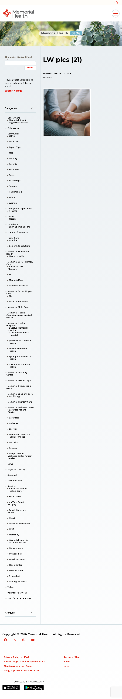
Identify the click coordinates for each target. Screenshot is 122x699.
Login (67, 665)
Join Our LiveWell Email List (18, 58)
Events (10, 216)
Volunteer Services (17, 592)
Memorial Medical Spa (19, 380)
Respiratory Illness (18, 301)
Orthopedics (15, 553)
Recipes (13, 447)
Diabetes (13, 423)
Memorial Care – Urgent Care (19, 292)
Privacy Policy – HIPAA (16, 657)
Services (11, 486)
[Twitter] (14, 640)
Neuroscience (16, 548)
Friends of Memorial (17, 232)
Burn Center (15, 496)
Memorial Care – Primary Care (19, 263)
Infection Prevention (19, 523)
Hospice (13, 240)
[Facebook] (5, 640)
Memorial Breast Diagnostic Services (18, 121)
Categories (11, 108)
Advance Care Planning (15, 267)
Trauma (13, 210)
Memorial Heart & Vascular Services (18, 541)
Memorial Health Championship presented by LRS (19, 315)
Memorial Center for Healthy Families (19, 435)
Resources (14, 169)
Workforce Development (19, 598)
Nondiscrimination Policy (18, 665)
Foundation (13, 224)
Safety (12, 175)
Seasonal (12, 475)
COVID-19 (13, 141)
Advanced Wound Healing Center (17, 489)
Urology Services (18, 581)
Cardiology (14, 396)
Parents (13, 163)
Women (13, 202)
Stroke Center (16, 570)
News (10, 463)
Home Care (13, 237)
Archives (10, 612)
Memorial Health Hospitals (15, 324)
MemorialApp (16, 280)
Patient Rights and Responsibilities (24, 661)
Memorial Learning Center (16, 373)
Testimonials (15, 191)
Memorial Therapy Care (19, 401)
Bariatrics (14, 417)
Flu (10, 274)
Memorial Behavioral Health (17, 252)
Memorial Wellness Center (20, 407)
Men (11, 152)
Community (13, 133)
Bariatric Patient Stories (17, 411)
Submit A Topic (13, 90)
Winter (12, 197)
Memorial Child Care (18, 307)
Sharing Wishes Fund (19, 226)
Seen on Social (15, 480)
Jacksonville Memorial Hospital (19, 341)
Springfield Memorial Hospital (19, 357)
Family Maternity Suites (17, 511)
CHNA (12, 136)
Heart (12, 517)
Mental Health (16, 256)
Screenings (14, 180)
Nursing (13, 158)
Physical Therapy (16, 469)
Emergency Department (19, 208)
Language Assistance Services (21, 670)
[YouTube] (32, 640)
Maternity (14, 534)
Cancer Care (13, 117)
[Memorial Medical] (18, 13)
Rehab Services (17, 559)
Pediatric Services (18, 285)
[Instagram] (23, 640)
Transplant (14, 576)
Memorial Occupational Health (18, 387)
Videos (10, 587)
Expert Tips (14, 147)
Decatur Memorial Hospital (18, 329)
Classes (12, 218)
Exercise (13, 428)
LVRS (11, 529)
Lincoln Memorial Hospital (17, 349)
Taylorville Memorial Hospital (19, 365)
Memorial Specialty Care (20, 393)
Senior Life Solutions (19, 245)
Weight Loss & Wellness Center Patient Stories (20, 456)
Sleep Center (15, 564)
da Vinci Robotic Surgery (17, 503)
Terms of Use (72, 657)
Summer (13, 186)
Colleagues (13, 128)
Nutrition (13, 442)
